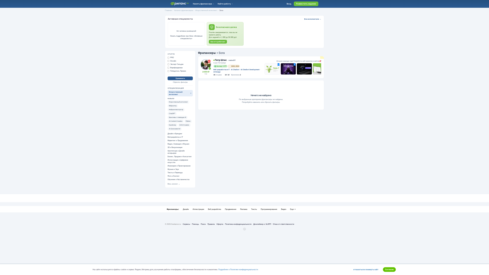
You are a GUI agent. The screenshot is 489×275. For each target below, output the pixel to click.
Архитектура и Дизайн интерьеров (176, 152)
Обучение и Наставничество (178, 179)
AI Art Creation (184, 125)
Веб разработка (214, 209)
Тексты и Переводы (175, 173)
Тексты (254, 209)
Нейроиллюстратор (176, 110)
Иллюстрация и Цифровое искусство (178, 161)
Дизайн (186, 209)
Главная (168, 10)
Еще (292, 209)
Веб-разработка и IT (175, 137)
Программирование (269, 209)
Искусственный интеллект (206, 10)
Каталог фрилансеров (183, 10)
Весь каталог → (174, 184)
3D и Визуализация (175, 147)
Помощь (195, 224)
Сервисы (186, 224)
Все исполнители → (312, 19)
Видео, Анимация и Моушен (178, 144)
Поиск (203, 224)
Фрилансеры (207, 53)
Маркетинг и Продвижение (178, 140)
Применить (180, 78)
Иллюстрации (198, 209)
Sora (221, 10)
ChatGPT (172, 113)
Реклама (243, 209)
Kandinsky (172, 125)
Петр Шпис (220, 60)
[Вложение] (272, 69)
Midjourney (173, 106)
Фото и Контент (173, 176)
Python (188, 121)
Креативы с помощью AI (177, 117)
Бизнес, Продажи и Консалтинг (180, 156)
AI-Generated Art (174, 129)
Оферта (219, 224)
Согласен (389, 270)
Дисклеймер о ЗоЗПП (262, 224)
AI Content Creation (175, 121)
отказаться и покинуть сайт (365, 270)
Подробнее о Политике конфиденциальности (238, 269)
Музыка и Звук (173, 169)
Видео (283, 209)
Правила (211, 224)
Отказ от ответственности (283, 224)
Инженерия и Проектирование (179, 166)
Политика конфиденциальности (238, 224)
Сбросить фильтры (180, 82)
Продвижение (230, 209)
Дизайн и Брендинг (175, 134)
